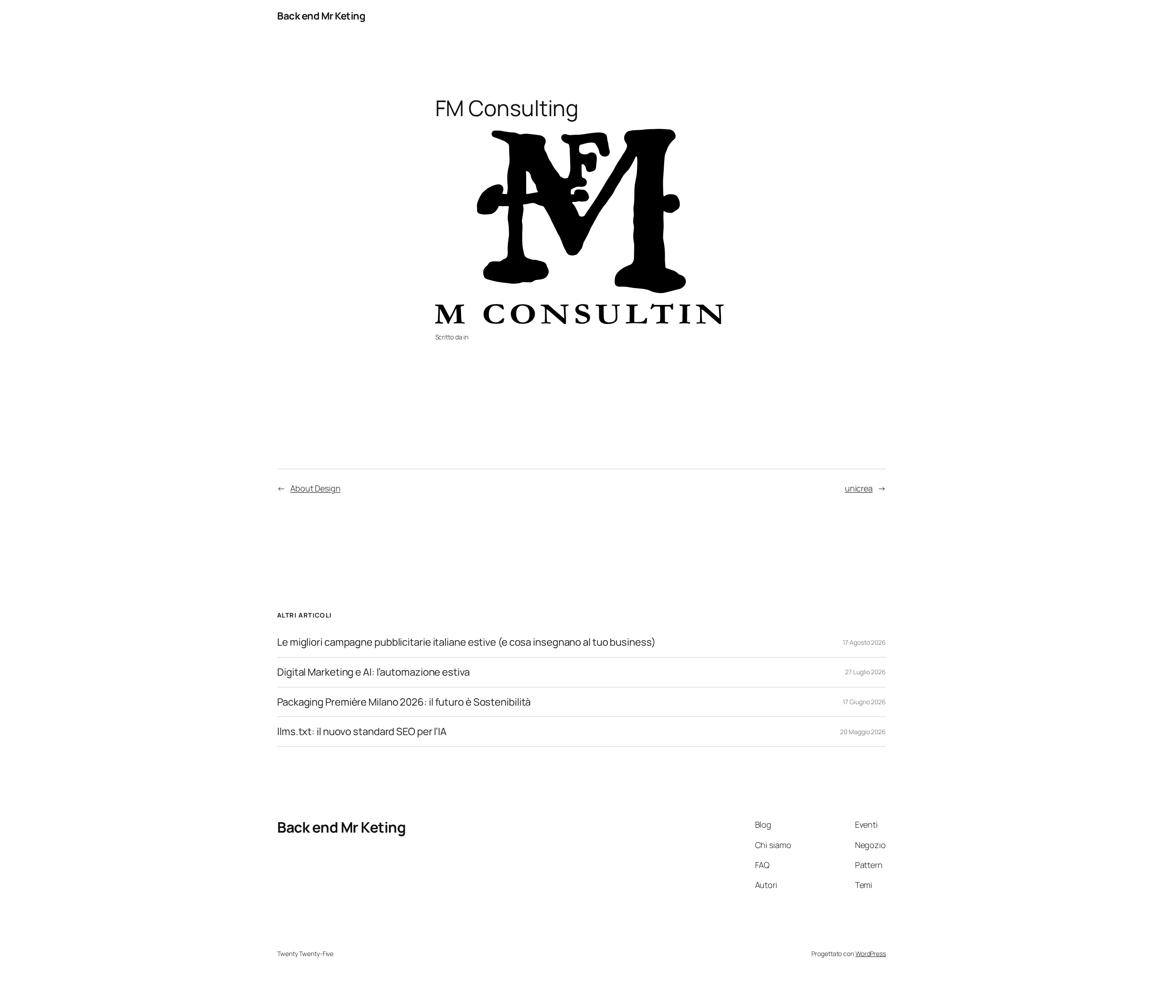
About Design (315, 488)
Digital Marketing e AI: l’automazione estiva (373, 672)
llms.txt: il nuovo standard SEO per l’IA (362, 731)
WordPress (870, 953)
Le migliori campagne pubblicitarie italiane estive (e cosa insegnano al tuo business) (466, 642)
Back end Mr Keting (321, 16)
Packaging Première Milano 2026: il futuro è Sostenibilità (404, 702)
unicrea (859, 488)
